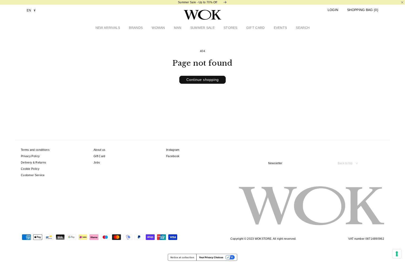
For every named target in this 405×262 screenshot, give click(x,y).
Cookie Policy (30, 169)
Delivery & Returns (33, 162)
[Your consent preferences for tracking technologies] (396, 253)
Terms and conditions (35, 150)
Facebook (172, 156)
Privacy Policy (30, 156)
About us (99, 150)
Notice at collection (182, 257)
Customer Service (33, 175)
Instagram (173, 150)
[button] (362, 10)
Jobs (97, 162)
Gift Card (99, 156)
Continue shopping (202, 80)
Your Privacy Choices (211, 257)
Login (333, 10)
